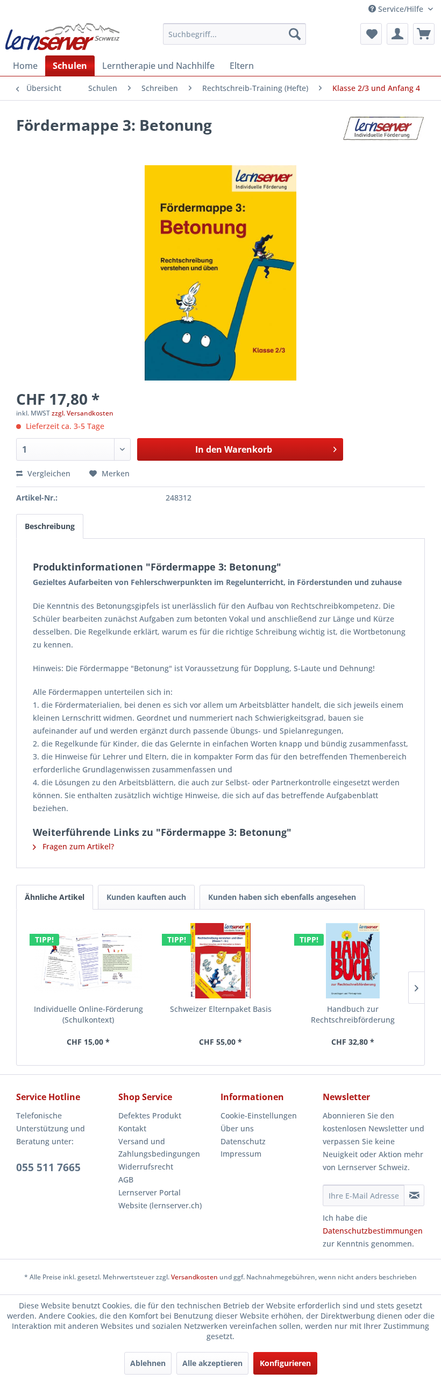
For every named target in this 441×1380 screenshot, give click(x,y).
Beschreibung (50, 526)
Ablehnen (148, 1363)
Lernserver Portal (149, 1192)
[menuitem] (235, 34)
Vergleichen (47, 473)
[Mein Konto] (397, 34)
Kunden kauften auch (146, 897)
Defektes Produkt (149, 1115)
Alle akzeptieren (212, 1363)
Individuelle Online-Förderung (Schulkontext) (88, 1014)
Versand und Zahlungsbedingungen (159, 1147)
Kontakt (132, 1128)
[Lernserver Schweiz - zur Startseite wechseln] (62, 36)
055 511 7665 (48, 1167)
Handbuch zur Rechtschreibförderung (353, 1014)
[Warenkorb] (424, 34)
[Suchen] (294, 34)
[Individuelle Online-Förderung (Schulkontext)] (88, 960)
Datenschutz (243, 1141)
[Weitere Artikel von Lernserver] (384, 135)
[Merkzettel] (371, 34)
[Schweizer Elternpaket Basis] (220, 960)
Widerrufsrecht (145, 1166)
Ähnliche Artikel (54, 897)
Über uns (237, 1128)
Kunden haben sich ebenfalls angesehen (282, 897)
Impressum (240, 1154)
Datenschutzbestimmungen (373, 1231)
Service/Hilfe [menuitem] (400, 9)
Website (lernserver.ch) (160, 1205)
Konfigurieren (285, 1363)
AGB (125, 1179)
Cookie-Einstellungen (258, 1115)
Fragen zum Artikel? (77, 846)
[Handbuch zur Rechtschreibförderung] (353, 960)
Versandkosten (194, 1277)
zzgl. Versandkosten (82, 413)
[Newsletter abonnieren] (414, 1195)
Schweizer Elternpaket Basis (221, 1009)
